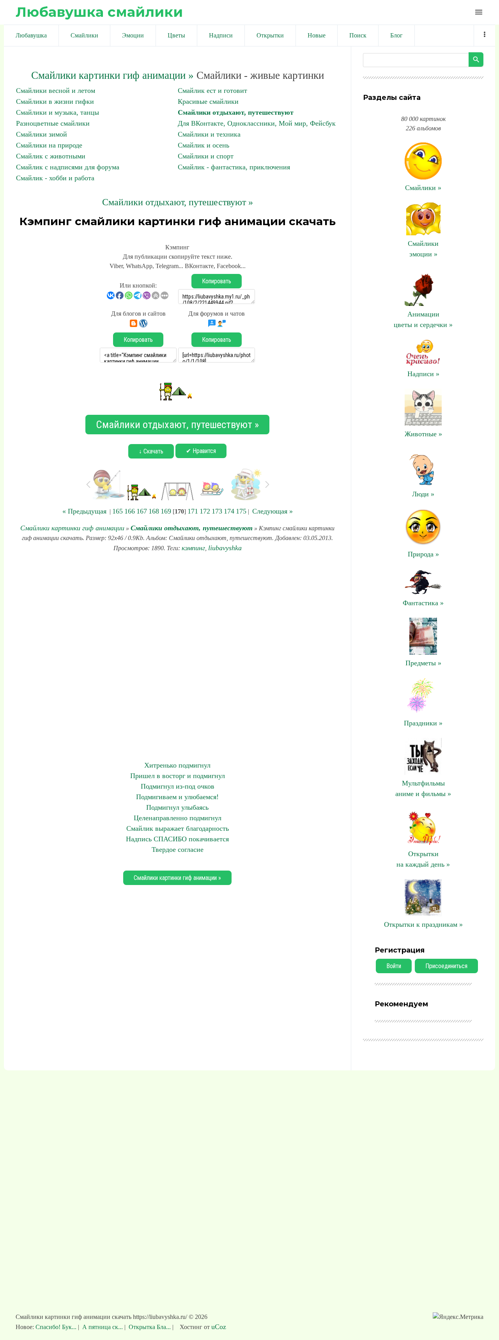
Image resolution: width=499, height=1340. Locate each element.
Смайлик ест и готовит (212, 90)
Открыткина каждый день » (423, 859)
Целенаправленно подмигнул (177, 818)
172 (205, 511)
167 (141, 511)
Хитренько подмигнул (177, 765)
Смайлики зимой (41, 134)
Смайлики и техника (209, 134)
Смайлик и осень (203, 145)
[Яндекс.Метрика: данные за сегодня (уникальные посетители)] (458, 1317)
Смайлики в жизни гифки (55, 101)
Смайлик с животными (50, 156)
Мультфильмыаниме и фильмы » (423, 788)
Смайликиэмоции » (423, 249)
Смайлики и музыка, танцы (57, 112)
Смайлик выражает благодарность (177, 828)
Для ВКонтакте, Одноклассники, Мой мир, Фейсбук (257, 123)
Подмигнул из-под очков (177, 786)
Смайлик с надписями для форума (67, 167)
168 (154, 511)
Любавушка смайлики (99, 12)
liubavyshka (225, 548)
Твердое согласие (177, 849)
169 (166, 511)
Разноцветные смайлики (53, 123)
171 (193, 511)
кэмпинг (193, 548)
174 (229, 511)
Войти (393, 966)
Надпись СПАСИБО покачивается (177, 839)
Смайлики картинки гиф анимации (72, 528)
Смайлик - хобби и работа (55, 178)
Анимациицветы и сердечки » (423, 319)
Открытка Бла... (149, 1327)
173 (217, 511)
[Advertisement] (177, 657)
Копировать (216, 281)
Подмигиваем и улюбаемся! (177, 797)
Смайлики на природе (49, 145)
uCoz (218, 1327)
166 (129, 511)
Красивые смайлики (208, 101)
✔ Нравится (201, 451)
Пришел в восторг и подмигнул (177, 776)
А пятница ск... (102, 1327)
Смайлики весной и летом (55, 90)
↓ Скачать (151, 451)
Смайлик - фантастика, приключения (234, 167)
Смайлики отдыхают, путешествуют (236, 112)
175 (241, 511)
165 (117, 511)
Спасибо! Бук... (56, 1327)
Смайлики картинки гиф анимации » (112, 75)
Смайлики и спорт (206, 156)
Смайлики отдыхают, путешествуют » (177, 202)
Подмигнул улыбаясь (177, 807)
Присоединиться (446, 966)
